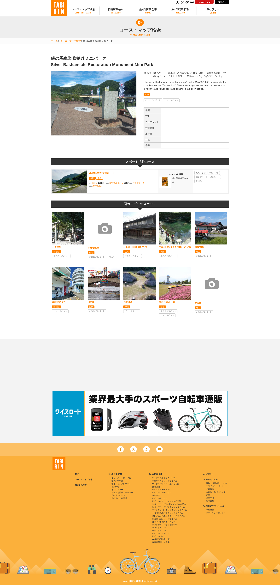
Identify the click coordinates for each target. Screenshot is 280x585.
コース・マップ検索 (83, 9)
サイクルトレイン (160, 498)
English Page (204, 2)
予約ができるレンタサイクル (164, 481)
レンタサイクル (159, 527)
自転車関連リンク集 (160, 542)
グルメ (111, 257)
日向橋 (91, 302)
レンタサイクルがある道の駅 (164, 525)
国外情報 (115, 487)
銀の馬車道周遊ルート (102, 173)
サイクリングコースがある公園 (165, 484)
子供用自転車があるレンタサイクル (167, 513)
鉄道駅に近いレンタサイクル (164, 519)
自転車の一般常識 (119, 498)
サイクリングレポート (121, 484)
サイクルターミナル (160, 489)
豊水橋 (198, 303)
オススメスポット (153, 100)
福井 (91, 307)
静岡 (91, 253)
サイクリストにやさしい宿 (163, 478)
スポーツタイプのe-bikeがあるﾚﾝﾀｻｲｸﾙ (169, 504)
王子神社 (56, 247)
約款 (208, 495)
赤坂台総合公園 (167, 302)
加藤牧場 (199, 247)
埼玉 (198, 252)
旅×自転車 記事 (148, 9)
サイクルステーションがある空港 (166, 501)
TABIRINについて (211, 479)
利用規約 (210, 510)
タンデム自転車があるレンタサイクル (168, 516)
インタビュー (117, 489)
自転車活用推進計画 (160, 539)
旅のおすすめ (117, 481)
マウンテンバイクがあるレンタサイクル (169, 510)
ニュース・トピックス (121, 478)
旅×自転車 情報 (180, 9)
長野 (162, 252)
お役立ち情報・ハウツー (122, 492)
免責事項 (210, 489)
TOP (77, 474)
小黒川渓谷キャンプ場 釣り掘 (175, 247)
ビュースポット (171, 100)
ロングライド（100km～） (207, 177)
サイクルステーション (161, 492)
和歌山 (56, 252)
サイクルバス (158, 536)
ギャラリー (212, 9)
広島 (127, 252)
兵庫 (147, 94)
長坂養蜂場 (93, 248)
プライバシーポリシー (216, 486)
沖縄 (127, 307)
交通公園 (156, 487)
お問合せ (222, 2)
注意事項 (210, 498)
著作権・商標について (216, 492)
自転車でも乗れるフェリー (163, 522)
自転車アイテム (118, 495)
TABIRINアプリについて (214, 506)
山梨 (162, 307)
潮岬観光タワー (60, 302)
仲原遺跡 (127, 302)
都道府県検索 (115, 9)
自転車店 (156, 495)
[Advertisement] (140, 365)
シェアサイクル (159, 530)
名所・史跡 (201, 173)
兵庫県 (199, 181)
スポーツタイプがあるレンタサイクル (168, 507)
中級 (99, 178)
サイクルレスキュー (160, 533)
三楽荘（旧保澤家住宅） (135, 247)
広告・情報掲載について (217, 483)
